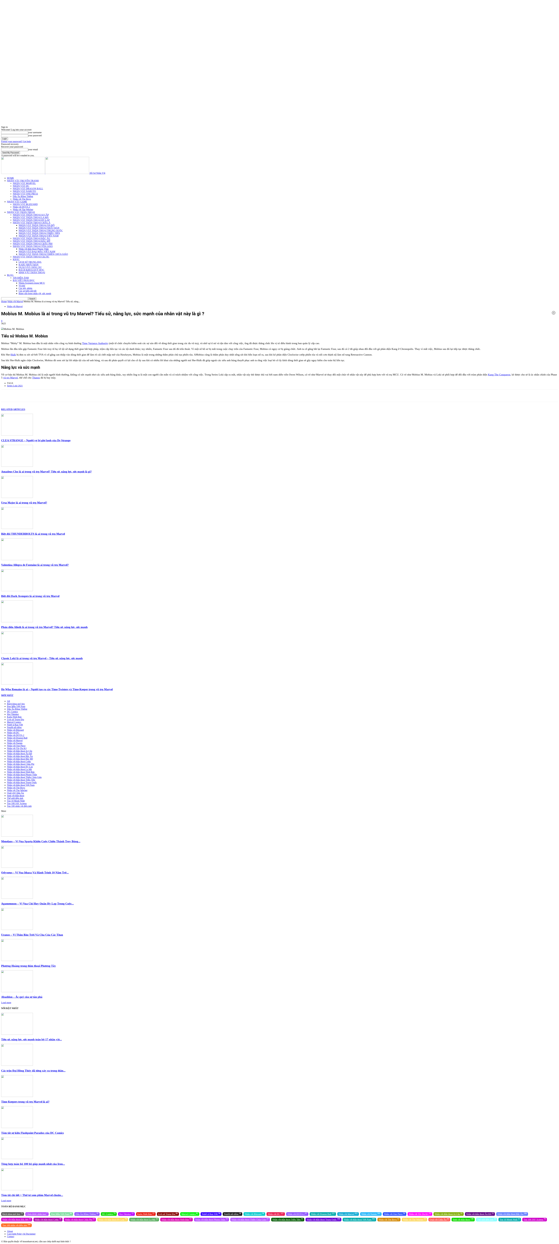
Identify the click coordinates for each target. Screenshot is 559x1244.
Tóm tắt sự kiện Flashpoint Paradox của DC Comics (32, 1132)
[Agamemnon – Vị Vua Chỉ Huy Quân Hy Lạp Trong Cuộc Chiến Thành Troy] (17, 898)
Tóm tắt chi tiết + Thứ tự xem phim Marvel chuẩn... (32, 1195)
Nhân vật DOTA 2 (21, 207)
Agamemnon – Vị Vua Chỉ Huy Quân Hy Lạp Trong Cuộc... (37, 903)
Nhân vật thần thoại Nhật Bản (21, 772)
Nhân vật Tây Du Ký (17, 748)
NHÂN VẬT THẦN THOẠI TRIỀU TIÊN (39, 233)
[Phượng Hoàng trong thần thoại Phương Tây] (17, 960)
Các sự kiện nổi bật (27, 291)
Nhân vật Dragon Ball (17, 738)
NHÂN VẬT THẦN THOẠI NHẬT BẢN (39, 228)
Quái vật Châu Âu (15, 793)
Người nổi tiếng (14, 727)
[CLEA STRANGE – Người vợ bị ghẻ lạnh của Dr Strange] (17, 435)
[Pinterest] (37, 396)
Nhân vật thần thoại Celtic (19, 761)
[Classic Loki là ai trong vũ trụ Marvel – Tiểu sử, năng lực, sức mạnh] (17, 652)
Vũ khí (22, 285)
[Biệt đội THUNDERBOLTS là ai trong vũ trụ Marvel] (17, 528)
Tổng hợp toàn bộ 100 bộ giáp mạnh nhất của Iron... (33, 1163)
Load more (6, 1002)
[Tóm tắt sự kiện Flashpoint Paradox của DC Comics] (17, 1127)
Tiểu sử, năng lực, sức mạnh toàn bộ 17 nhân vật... (31, 1039)
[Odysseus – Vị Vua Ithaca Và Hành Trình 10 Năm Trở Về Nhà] (17, 867)
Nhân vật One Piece (16, 746)
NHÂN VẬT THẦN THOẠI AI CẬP (31, 215)
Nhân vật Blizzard (15, 730)
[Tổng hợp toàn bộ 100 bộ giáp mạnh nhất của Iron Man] (17, 1158)
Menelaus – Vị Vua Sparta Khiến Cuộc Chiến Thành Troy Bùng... (40, 841)
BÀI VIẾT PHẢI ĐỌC (24, 280)
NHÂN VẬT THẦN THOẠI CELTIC (31, 257)
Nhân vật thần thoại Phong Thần (34, 249)
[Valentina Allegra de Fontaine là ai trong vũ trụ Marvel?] (17, 559)
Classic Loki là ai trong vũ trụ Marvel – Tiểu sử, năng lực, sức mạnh (42, 658)
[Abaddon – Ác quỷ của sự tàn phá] (17, 991)
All (8, 701)
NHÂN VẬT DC (21, 186)
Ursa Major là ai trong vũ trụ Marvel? (24, 502)
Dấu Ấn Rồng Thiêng (23, 196)
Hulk (13, 354)
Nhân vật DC (13, 732)
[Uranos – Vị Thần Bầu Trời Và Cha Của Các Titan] (17, 929)
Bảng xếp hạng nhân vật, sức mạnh (35, 293)
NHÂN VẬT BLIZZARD (25, 204)
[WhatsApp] (48, 396)
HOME (10, 178)
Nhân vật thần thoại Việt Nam (21, 785)
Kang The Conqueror (499, 374)
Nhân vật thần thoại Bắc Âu (20, 756)
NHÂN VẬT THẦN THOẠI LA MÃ (31, 217)
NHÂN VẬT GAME (17, 201)
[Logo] (23, 173)
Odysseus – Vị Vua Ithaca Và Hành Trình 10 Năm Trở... (35, 872)
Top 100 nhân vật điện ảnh (19, 806)
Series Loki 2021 (15, 385)
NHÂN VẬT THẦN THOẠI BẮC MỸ (32, 241)
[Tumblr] (79, 396)
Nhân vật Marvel (15, 301)
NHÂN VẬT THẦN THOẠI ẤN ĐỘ (37, 225)
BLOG (10, 275)
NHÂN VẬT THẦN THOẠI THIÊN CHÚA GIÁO (43, 254)
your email (33, 149)
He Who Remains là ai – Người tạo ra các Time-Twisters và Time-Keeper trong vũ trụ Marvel (57, 689)
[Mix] (89, 396)
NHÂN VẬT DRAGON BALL (28, 188)
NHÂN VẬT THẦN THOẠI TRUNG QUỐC (41, 230)
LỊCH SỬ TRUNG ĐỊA (30, 262)
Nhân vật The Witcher (23, 209)
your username (35, 132)
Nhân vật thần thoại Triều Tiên (21, 780)
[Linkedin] (58, 396)
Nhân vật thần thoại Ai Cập (19, 751)
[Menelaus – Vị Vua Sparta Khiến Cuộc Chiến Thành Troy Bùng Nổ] (17, 836)
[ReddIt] (69, 396)
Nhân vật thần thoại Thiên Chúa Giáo (24, 777)
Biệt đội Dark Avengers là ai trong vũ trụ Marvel (30, 596)
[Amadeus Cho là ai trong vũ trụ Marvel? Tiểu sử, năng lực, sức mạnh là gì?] (17, 466)
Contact (10, 1236)
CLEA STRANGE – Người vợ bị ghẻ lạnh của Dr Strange (35, 440)
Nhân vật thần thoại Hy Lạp (20, 766)
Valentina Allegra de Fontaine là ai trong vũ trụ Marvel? (35, 564)
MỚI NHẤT (7, 695)
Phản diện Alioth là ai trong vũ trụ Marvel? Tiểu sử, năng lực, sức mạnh (44, 627)
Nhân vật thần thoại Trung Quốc (22, 782)
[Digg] (99, 396)
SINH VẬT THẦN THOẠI (32, 272)
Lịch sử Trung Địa (15, 719)
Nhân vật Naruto (14, 743)
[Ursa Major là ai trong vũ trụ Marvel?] (17, 497)
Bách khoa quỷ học (16, 704)
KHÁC (16, 259)
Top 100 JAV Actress (17, 803)
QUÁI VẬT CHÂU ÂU (30, 267)
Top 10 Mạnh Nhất (16, 801)
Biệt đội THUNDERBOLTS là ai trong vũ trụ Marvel (33, 533)
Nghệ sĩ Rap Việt (15, 725)
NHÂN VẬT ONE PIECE (25, 194)
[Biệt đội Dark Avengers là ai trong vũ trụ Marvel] (17, 590)
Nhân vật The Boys (22, 199)
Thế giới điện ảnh (15, 798)
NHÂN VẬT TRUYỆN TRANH (23, 180)
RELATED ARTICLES (13, 409)
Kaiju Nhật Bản (14, 717)
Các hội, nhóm (25, 288)
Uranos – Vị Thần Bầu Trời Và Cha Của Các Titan (32, 934)
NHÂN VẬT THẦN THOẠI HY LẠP (31, 220)
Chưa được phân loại (36, 1213)
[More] (110, 396)
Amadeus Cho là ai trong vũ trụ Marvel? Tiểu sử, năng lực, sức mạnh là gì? (46, 471)
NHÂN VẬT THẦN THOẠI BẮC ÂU (31, 238)
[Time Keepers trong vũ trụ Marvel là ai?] (17, 1096)
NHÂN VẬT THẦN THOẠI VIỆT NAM (39, 236)
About (10, 1231)
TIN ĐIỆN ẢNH (21, 277)
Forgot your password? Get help (16, 141)
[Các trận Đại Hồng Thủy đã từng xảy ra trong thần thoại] (17, 1065)
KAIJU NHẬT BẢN (28, 264)
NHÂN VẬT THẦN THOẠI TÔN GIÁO (33, 246)
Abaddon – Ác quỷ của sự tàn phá (21, 996)
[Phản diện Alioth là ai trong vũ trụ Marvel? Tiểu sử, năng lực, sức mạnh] (17, 621)
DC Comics (12, 711)
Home (4, 301)
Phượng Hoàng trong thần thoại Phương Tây (28, 965)
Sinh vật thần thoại (15, 795)
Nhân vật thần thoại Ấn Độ (19, 753)
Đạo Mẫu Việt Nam (16, 706)
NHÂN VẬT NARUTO (24, 191)
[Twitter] (27, 396)
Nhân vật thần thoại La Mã (19, 769)
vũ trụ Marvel (10, 377)
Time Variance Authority (95, 343)
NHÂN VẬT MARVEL (24, 183)
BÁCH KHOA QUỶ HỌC (31, 270)
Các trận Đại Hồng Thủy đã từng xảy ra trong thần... (33, 1070)
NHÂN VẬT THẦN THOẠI (21, 212)
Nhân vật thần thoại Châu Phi (20, 764)
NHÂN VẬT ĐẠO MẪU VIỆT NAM (37, 251)
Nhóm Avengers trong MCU (32, 283)
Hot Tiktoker (13, 714)
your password (35, 135)
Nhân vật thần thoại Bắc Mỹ (20, 759)
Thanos (36, 377)
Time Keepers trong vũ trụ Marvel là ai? (25, 1101)
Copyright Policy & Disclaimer (21, 1234)
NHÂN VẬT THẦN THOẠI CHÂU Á (31, 222)
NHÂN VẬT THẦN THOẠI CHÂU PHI (32, 243)
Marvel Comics (14, 722)
